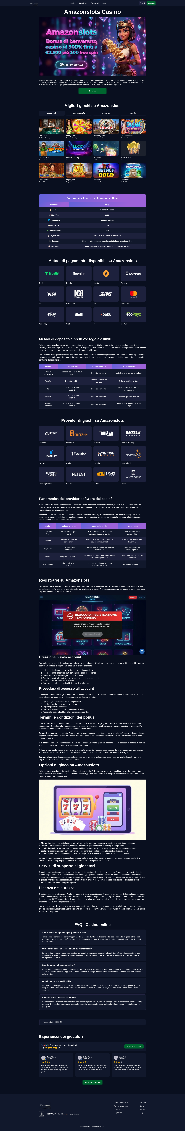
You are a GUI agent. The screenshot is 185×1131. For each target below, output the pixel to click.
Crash (104, 113)
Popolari (50, 113)
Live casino (77, 113)
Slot (131, 113)
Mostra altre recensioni (92, 1082)
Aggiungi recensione (134, 1046)
